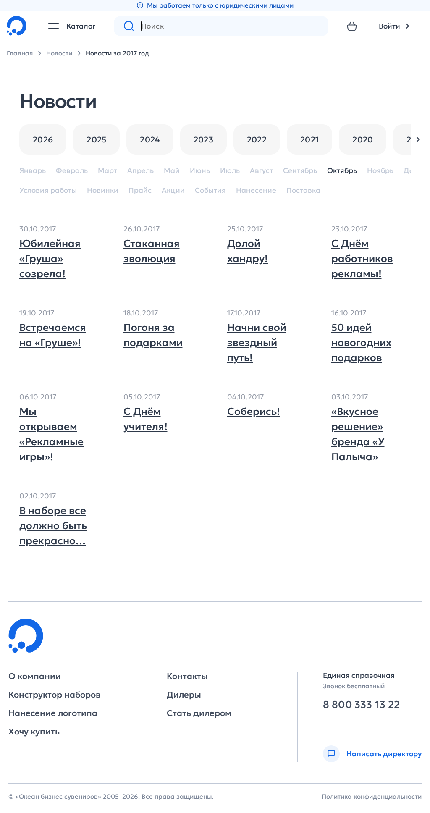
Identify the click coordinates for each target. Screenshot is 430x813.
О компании (34, 676)
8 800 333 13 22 (361, 705)
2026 (43, 139)
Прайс (140, 190)
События (210, 190)
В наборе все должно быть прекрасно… (53, 525)
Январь (32, 170)
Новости (59, 53)
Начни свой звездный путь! (256, 342)
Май (172, 170)
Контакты (187, 676)
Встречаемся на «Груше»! (52, 335)
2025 (96, 139)
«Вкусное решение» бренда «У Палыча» (358, 434)
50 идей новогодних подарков (361, 342)
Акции (173, 190)
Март (107, 170)
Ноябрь (380, 170)
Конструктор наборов (54, 694)
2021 (309, 139)
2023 (203, 139)
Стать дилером (199, 713)
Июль (230, 170)
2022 (257, 139)
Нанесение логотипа (52, 713)
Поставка (303, 190)
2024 (150, 139)
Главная (20, 53)
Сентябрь (300, 170)
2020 (362, 139)
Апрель (140, 170)
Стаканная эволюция (151, 251)
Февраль (72, 170)
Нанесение (256, 190)
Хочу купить (34, 731)
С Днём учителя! (145, 419)
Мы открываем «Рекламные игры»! (51, 434)
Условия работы (48, 190)
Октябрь (342, 170)
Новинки (102, 190)
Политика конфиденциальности (372, 796)
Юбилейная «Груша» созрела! (50, 258)
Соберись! (253, 411)
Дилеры (184, 694)
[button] (418, 139)
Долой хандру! (247, 251)
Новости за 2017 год (117, 53)
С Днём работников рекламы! (362, 258)
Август (261, 170)
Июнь (200, 170)
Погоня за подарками (153, 335)
